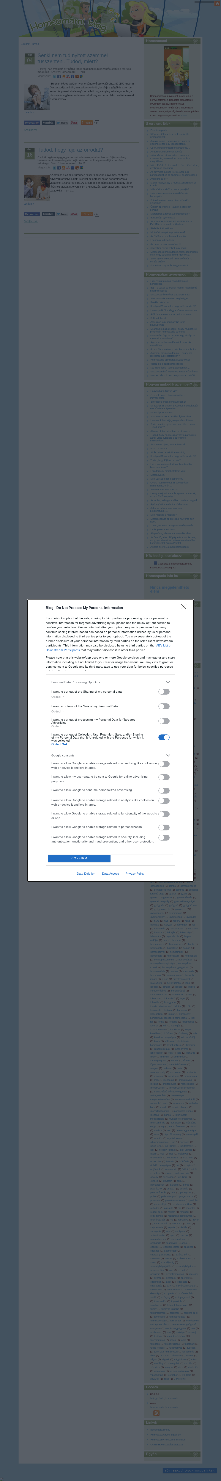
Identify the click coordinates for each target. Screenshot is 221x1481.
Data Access (110, 873)
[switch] (164, 692)
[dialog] (110, 741)
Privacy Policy (135, 873)
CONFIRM (79, 858)
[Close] (185, 608)
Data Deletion (86, 873)
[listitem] (110, 682)
